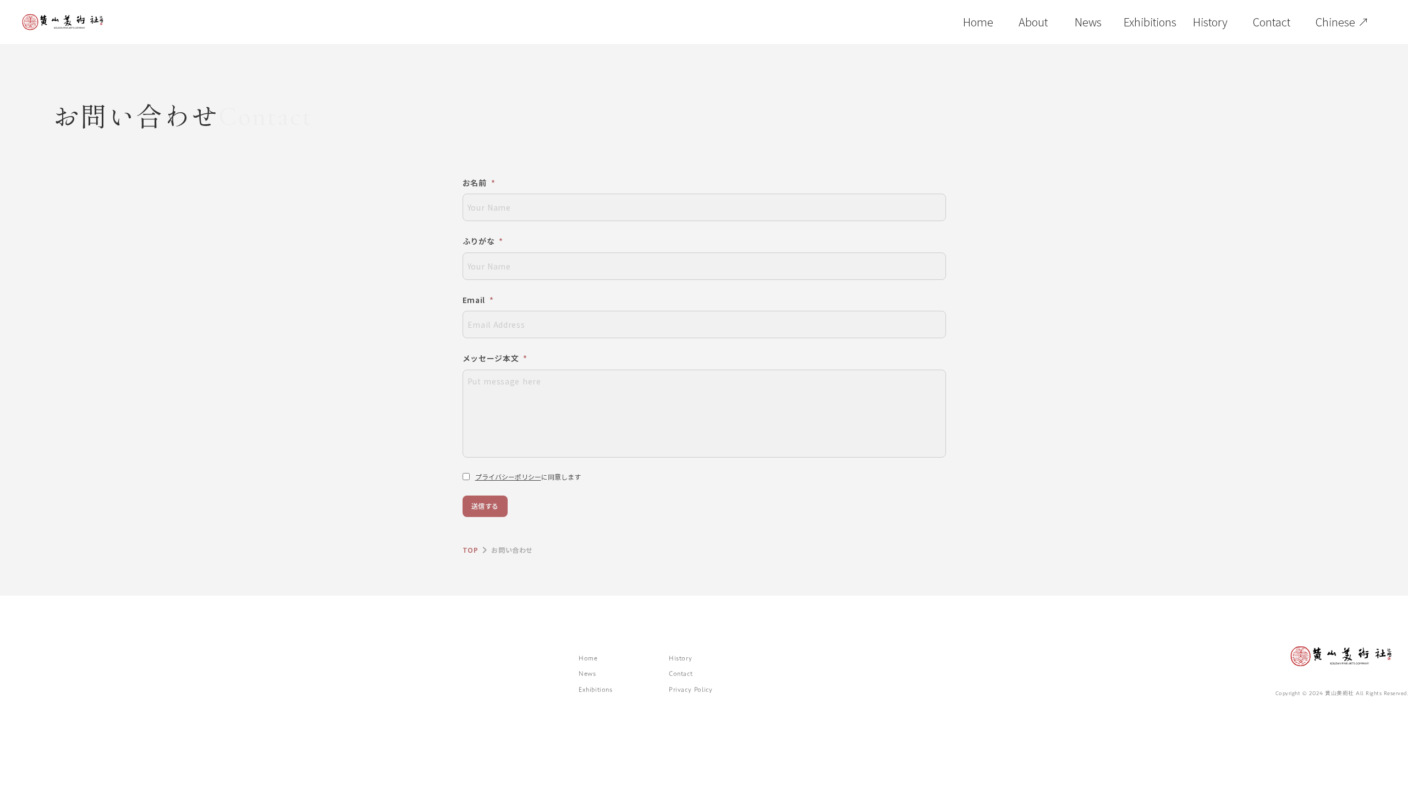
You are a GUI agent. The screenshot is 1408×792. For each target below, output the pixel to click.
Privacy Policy (690, 689)
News (587, 673)
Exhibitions (596, 689)
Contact (680, 673)
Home (588, 657)
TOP (471, 549)
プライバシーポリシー (508, 476)
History (680, 657)
